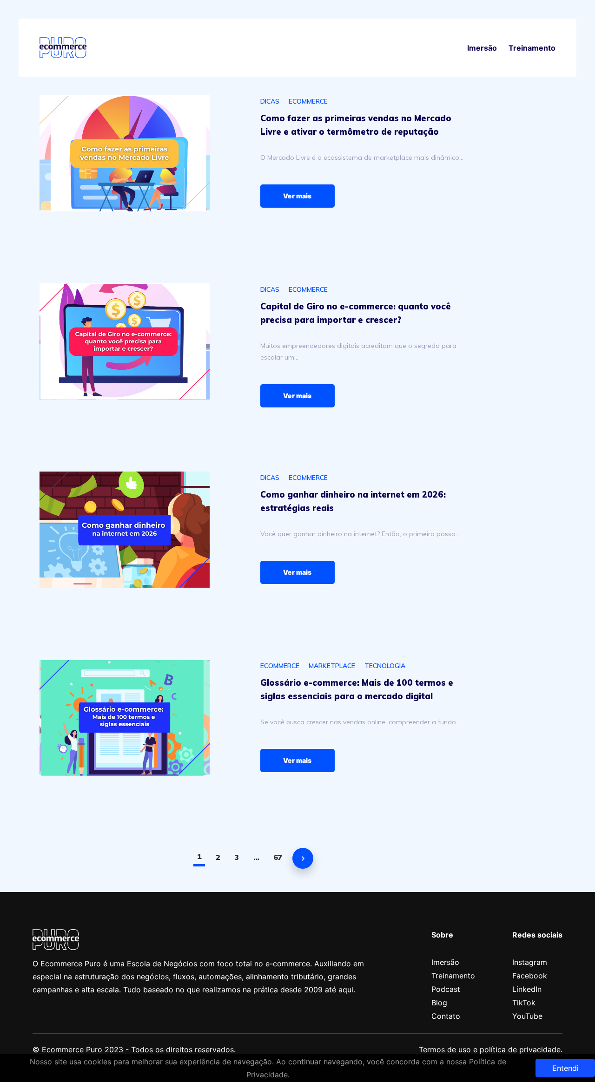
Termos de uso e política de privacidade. (490, 1049)
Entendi (565, 1068)
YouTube (527, 1016)
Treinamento (532, 47)
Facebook (529, 975)
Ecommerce (308, 101)
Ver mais (297, 196)
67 (277, 857)
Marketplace (332, 666)
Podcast (445, 989)
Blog (439, 1002)
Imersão (482, 47)
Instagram (529, 962)
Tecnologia (384, 666)
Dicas (269, 101)
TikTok (524, 1002)
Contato (445, 1016)
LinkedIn (527, 989)
